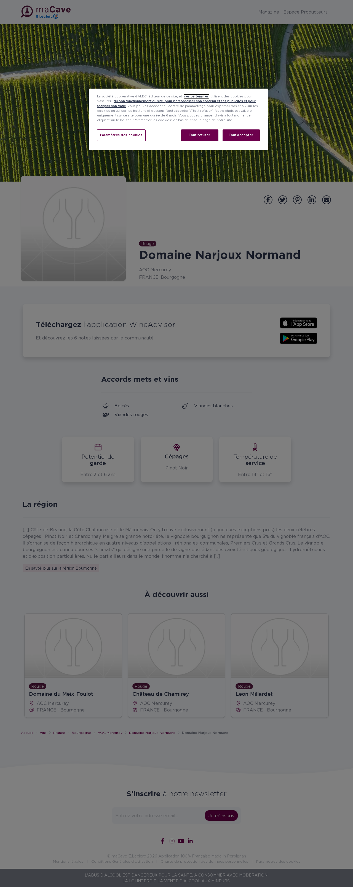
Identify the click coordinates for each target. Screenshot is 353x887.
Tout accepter (241, 135)
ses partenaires (196, 96)
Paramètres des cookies (121, 135)
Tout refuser (199, 135)
